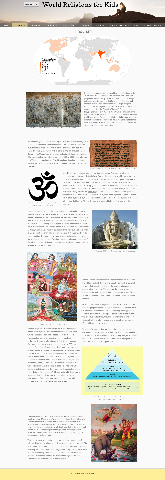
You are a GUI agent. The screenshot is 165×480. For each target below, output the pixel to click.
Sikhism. (107, 122)
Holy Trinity (92, 192)
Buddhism (95, 122)
